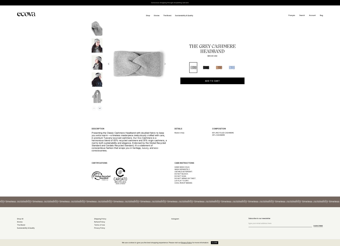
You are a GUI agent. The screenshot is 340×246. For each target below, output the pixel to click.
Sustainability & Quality (26, 228)
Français (291, 15)
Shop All (20, 219)
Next (164, 63)
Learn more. (185, 3)
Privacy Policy (99, 228)
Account (312, 15)
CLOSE (214, 243)
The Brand (21, 225)
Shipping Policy (100, 219)
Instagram (175, 219)
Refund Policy (99, 222)
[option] (292, 15)
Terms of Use (99, 225)
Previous (108, 63)
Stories (20, 222)
